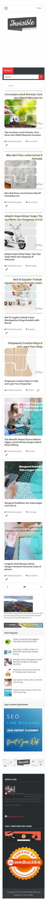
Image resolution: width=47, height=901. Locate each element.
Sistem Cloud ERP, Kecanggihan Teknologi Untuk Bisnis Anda (26, 640)
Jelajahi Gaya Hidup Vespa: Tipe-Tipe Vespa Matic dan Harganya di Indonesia (23, 257)
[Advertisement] (23, 49)
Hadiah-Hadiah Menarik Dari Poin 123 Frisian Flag (27, 691)
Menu (9, 70)
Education (31, 451)
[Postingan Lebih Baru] (7, 586)
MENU (39, 8)
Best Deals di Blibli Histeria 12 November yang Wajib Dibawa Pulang (25, 651)
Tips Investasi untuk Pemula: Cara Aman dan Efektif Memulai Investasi (23, 133)
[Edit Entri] (6, 145)
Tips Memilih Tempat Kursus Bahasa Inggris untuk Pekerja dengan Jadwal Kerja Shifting (23, 442)
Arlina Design (28, 895)
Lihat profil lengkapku (13, 805)
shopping (31, 329)
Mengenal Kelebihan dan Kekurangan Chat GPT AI (23, 504)
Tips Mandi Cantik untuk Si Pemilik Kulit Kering (27, 681)
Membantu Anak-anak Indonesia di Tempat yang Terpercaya (26, 671)
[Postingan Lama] (41, 586)
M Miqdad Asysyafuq (16, 793)
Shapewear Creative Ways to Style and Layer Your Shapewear (21, 382)
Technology (32, 266)
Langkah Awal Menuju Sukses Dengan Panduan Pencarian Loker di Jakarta (23, 566)
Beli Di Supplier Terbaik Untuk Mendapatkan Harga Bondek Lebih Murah (22, 320)
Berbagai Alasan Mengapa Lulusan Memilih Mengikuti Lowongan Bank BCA (27, 661)
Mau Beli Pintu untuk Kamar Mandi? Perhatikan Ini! (23, 194)
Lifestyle (31, 390)
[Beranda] (23, 586)
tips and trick (32, 141)
